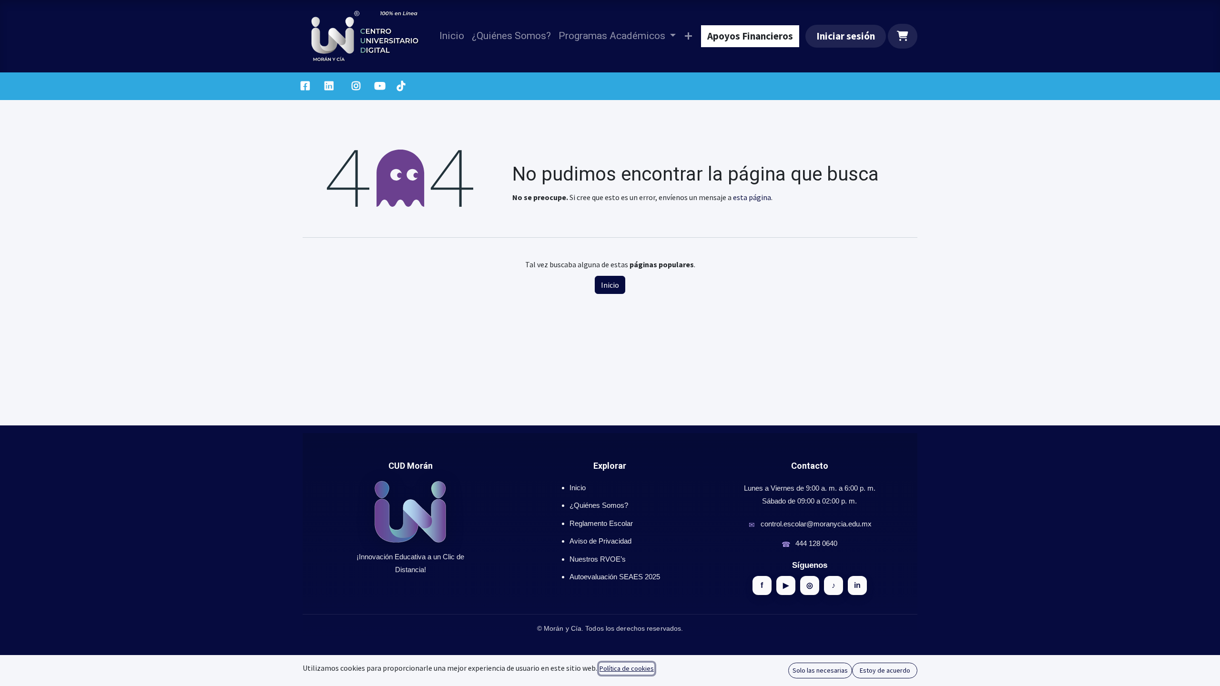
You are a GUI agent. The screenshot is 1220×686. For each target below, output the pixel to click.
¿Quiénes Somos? (598, 505)
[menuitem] (452, 36)
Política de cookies (627, 668)
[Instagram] (356, 86)
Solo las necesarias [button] (820, 670)
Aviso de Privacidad (600, 541)
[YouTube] (379, 86)
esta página (752, 197)
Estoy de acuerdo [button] (885, 670)
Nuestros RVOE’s (597, 559)
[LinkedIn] (329, 86)
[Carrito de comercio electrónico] (903, 36)
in (857, 585)
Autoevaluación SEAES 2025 (614, 577)
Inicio (610, 285)
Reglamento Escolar (601, 523)
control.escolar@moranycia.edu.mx (816, 524)
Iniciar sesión (845, 36)
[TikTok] (400, 86)
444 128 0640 (816, 543)
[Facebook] (305, 86)
